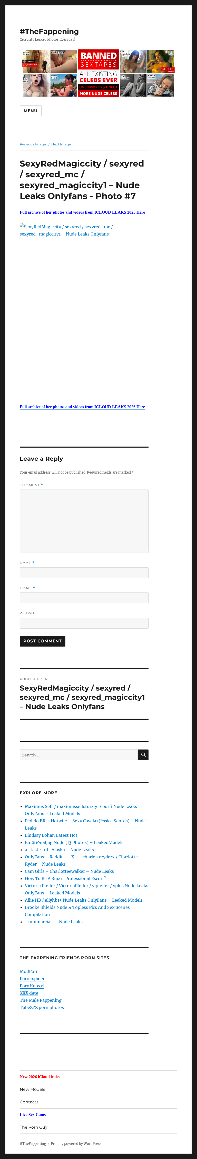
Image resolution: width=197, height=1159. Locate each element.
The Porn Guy (33, 1127)
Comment (31, 485)
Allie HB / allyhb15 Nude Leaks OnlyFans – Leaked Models (84, 900)
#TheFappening (49, 31)
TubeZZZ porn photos (42, 1007)
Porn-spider (32, 978)
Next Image (61, 144)
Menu (31, 110)
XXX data (29, 993)
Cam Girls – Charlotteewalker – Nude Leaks (69, 871)
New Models (32, 1089)
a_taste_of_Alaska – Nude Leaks (59, 849)
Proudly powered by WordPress (76, 1143)
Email (27, 588)
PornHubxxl (32, 985)
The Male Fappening (41, 1000)
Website (28, 613)
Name (27, 563)
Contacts (29, 1102)
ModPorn (29, 971)
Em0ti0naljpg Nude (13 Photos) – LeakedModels (74, 842)
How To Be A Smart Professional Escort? (65, 878)
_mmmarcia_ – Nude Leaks (54, 921)
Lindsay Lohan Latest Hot (51, 835)
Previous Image (33, 144)
